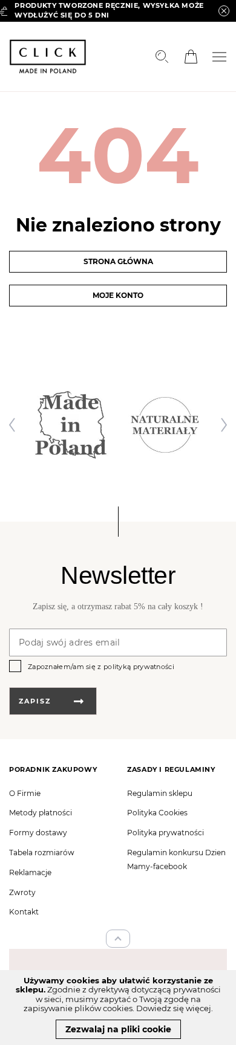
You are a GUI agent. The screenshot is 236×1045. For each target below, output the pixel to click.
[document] (118, 1007)
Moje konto (118, 295)
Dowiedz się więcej (173, 1008)
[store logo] (48, 56)
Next (221, 425)
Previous (15, 425)
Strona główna (118, 261)
